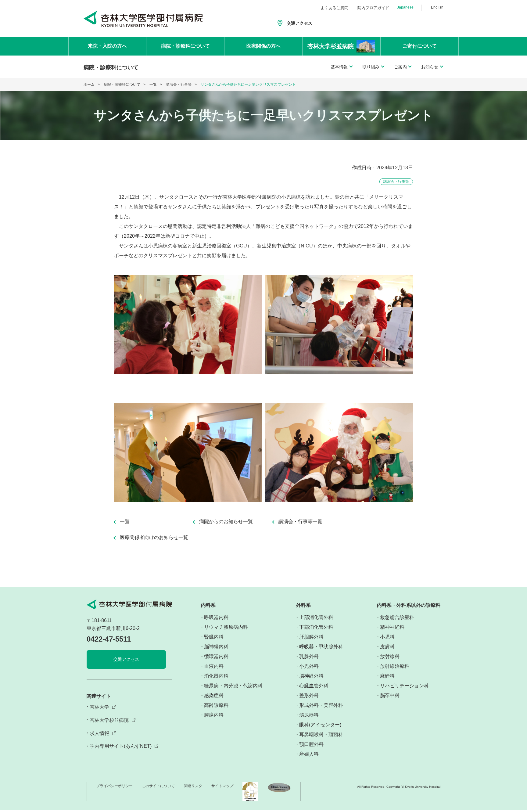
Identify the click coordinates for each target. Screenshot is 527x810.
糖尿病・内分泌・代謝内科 (233, 685)
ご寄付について (420, 46)
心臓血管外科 (313, 685)
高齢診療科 (216, 705)
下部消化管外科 (316, 627)
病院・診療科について (185, 46)
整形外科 (309, 695)
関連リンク (193, 786)
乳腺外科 (309, 656)
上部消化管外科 (316, 617)
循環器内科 (216, 656)
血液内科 (214, 666)
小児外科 (309, 666)
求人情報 (99, 733)
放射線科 (390, 656)
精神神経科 (392, 627)
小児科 (387, 636)
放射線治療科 (394, 666)
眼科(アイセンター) (320, 724)
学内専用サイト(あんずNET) (121, 746)
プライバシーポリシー (114, 786)
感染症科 (214, 695)
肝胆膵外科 (311, 636)
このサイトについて (158, 786)
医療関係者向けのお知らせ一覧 (154, 537)
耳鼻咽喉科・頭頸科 (321, 734)
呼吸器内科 (216, 617)
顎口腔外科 (311, 744)
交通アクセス (299, 23)
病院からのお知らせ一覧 (226, 521)
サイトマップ (222, 786)
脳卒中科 (390, 695)
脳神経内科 (216, 646)
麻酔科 (387, 676)
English (437, 7)
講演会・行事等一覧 (300, 521)
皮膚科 (387, 646)
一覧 (153, 84)
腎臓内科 (214, 636)
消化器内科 (216, 676)
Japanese (405, 7)
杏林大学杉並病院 (109, 720)
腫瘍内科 (214, 715)
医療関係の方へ (263, 46)
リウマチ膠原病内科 (226, 627)
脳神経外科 (311, 676)
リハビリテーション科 (404, 685)
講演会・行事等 (179, 84)
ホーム (89, 84)
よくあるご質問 (334, 7)
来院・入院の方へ (107, 46)
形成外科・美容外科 (321, 705)
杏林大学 (99, 707)
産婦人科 (309, 754)
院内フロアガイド (373, 7)
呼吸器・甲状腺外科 (321, 646)
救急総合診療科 (397, 617)
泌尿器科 (309, 715)
